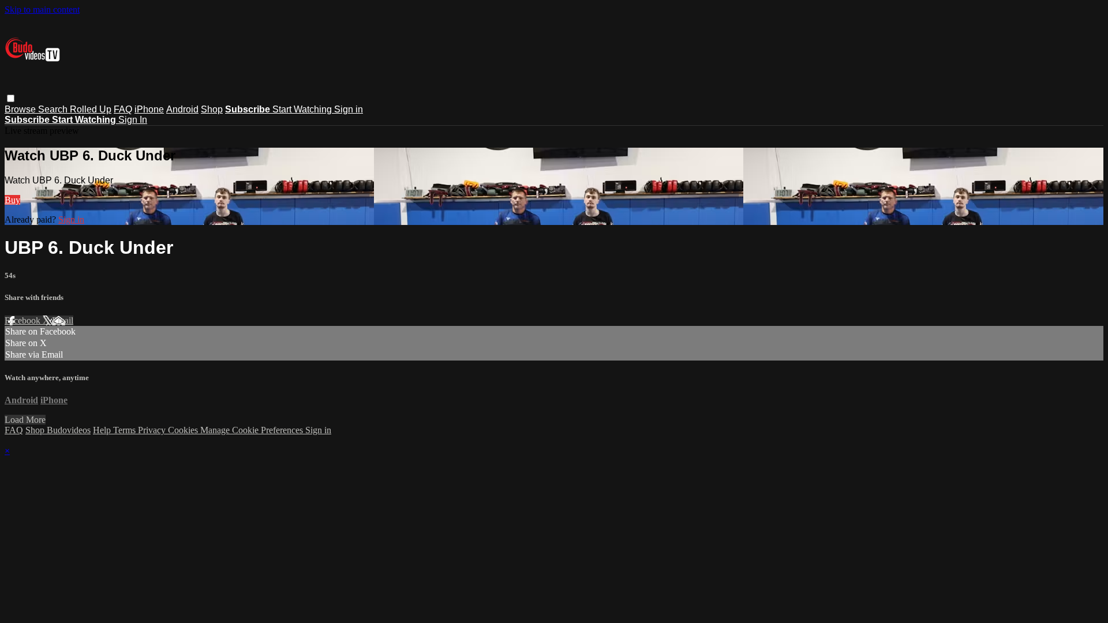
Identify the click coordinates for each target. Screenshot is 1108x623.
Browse (21, 109)
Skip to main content (42, 9)
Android (182, 109)
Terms (125, 430)
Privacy (153, 430)
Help (103, 430)
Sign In (132, 120)
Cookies (184, 430)
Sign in (348, 109)
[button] (10, 98)
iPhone (149, 109)
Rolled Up (90, 109)
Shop (212, 109)
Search (54, 109)
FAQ (123, 109)
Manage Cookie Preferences (252, 430)
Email (62, 320)
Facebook (24, 320)
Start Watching (303, 109)
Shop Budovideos (58, 430)
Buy (12, 200)
